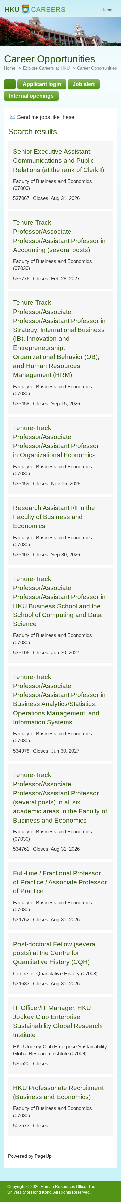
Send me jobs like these (45, 117)
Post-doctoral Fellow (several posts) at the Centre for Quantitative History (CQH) (55, 953)
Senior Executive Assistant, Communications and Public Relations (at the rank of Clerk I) (58, 160)
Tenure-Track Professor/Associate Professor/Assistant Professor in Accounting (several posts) (59, 236)
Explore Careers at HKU (46, 68)
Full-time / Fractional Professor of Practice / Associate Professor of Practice (60, 882)
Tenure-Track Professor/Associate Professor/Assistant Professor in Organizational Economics (56, 441)
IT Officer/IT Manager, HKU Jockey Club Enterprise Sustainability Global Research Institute (57, 1021)
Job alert (84, 84)
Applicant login (42, 84)
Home (106, 10)
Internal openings (31, 96)
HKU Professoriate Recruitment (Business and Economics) (58, 1092)
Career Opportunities (97, 68)
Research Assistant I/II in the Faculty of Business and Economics (54, 517)
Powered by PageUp (30, 1156)
